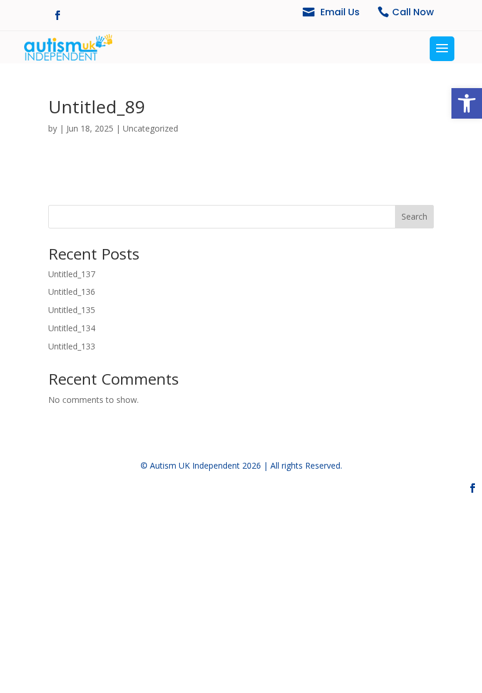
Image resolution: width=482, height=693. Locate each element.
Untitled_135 (71, 309)
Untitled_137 (71, 274)
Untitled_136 (71, 291)
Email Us (340, 12)
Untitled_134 (71, 328)
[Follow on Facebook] (57, 15)
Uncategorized (150, 128)
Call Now (413, 12)
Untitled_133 (71, 346)
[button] (466, 103)
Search (414, 216)
